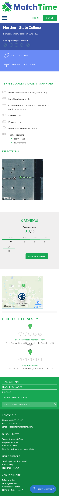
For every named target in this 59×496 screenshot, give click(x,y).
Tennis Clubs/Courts (14, 397)
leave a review (36, 256)
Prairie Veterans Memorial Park (30, 339)
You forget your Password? (14, 461)
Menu (4, 18)
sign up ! (50, 18)
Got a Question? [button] (46, 489)
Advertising (7, 464)
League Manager (12, 387)
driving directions (23, 64)
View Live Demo (9, 445)
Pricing (6, 392)
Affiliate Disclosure (11, 486)
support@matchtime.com (21, 426)
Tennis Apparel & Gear (12, 439)
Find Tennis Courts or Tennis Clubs (18, 449)
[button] (43, 489)
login (36, 18)
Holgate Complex (30, 365)
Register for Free (10, 442)
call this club (19, 55)
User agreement (9, 483)
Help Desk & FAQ (10, 467)
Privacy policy (8, 480)
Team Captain (10, 382)
